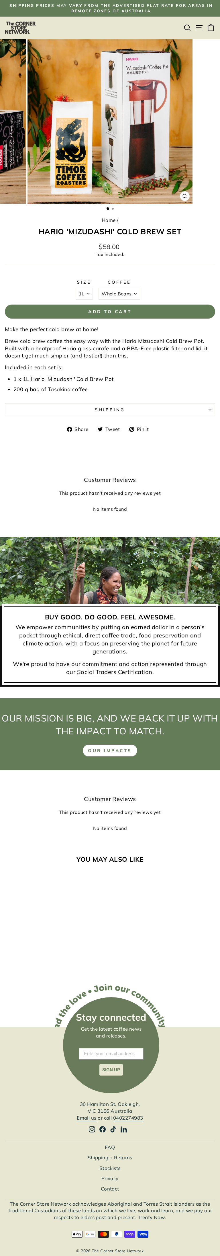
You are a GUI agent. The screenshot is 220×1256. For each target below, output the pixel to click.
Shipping (110, 409)
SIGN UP (111, 1069)
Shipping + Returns (110, 1157)
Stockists (110, 1168)
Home (109, 220)
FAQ (110, 1147)
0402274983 (128, 1118)
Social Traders (96, 671)
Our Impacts (110, 750)
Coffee (119, 282)
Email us (87, 1118)
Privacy (110, 1178)
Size (84, 282)
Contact (110, 1189)
